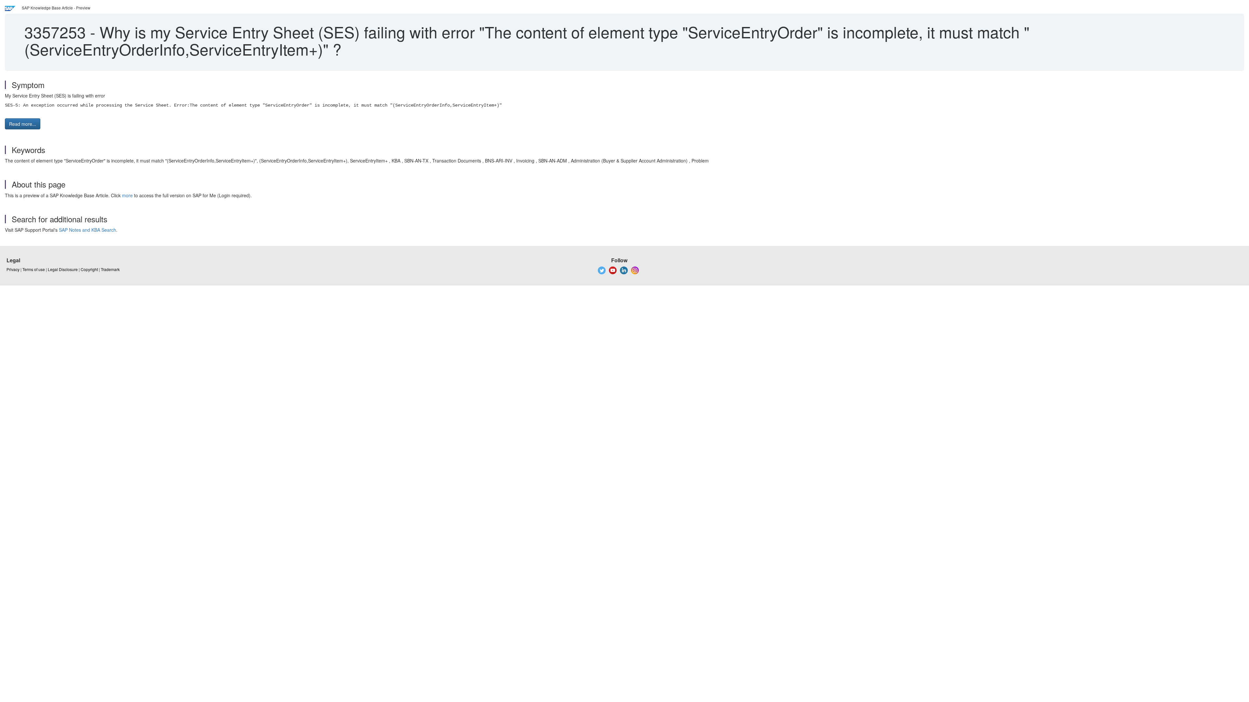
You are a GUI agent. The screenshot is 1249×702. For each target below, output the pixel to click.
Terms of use (33, 269)
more (127, 195)
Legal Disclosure (63, 269)
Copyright (89, 269)
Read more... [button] (22, 124)
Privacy (13, 269)
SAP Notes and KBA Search (87, 230)
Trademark (110, 269)
